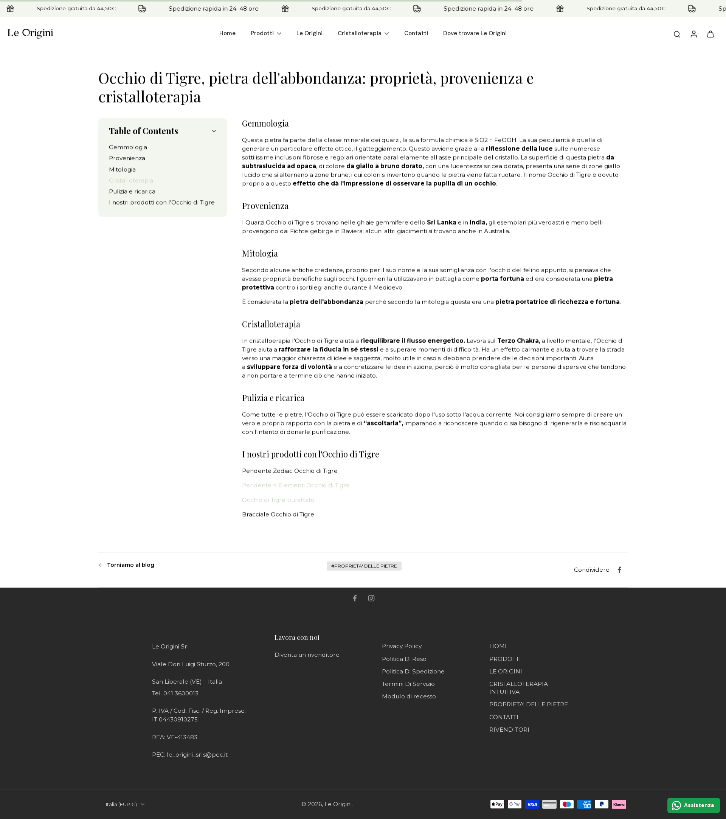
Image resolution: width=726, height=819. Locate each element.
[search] (677, 33)
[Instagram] (371, 598)
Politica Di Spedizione (413, 671)
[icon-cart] (710, 33)
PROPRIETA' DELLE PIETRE (528, 704)
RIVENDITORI (509, 729)
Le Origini (338, 804)
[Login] (693, 33)
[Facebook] (354, 598)
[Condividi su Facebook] (619, 570)
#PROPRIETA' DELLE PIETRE (364, 566)
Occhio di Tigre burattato (279, 500)
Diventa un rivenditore (307, 654)
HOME (499, 646)
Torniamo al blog (130, 565)
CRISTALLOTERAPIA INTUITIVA (518, 687)
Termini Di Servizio (408, 683)
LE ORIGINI (505, 671)
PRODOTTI (505, 658)
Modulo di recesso (409, 696)
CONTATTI (503, 717)
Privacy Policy (402, 646)
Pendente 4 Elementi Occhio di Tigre (296, 485)
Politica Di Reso (404, 658)
